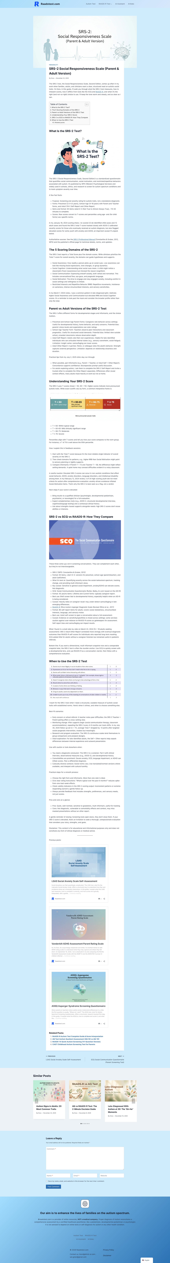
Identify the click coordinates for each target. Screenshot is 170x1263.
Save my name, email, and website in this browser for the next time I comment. (76, 1181)
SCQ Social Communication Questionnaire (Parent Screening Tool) (107, 1059)
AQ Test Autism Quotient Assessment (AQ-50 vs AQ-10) (75, 1039)
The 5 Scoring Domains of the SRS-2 (65, 110)
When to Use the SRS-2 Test (62, 120)
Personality (53, 65)
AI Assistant (120, 4)
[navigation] (147, 1260)
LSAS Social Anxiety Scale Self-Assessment (63, 1058)
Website (104, 1176)
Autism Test (90, 4)
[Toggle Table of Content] (85, 104)
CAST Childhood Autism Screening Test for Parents (73, 1044)
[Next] (133, 1101)
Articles (131, 4)
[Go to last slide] (36, 1101)
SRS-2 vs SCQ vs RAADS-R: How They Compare (70, 117)
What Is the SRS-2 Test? (61, 107)
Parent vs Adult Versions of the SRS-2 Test (68, 112)
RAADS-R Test (91, 1235)
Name (50, 1176)
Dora (52, 78)
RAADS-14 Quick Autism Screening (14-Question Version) (76, 1042)
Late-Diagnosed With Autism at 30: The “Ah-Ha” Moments (120, 1109)
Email (76, 1176)
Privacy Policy (108, 1250)
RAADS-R (99, 92)
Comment (51, 1149)
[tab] (81, 1123)
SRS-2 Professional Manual (84, 239)
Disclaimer (107, 1255)
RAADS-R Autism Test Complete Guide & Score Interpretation (77, 1036)
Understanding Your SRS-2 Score (64, 115)
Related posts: (60, 122)
